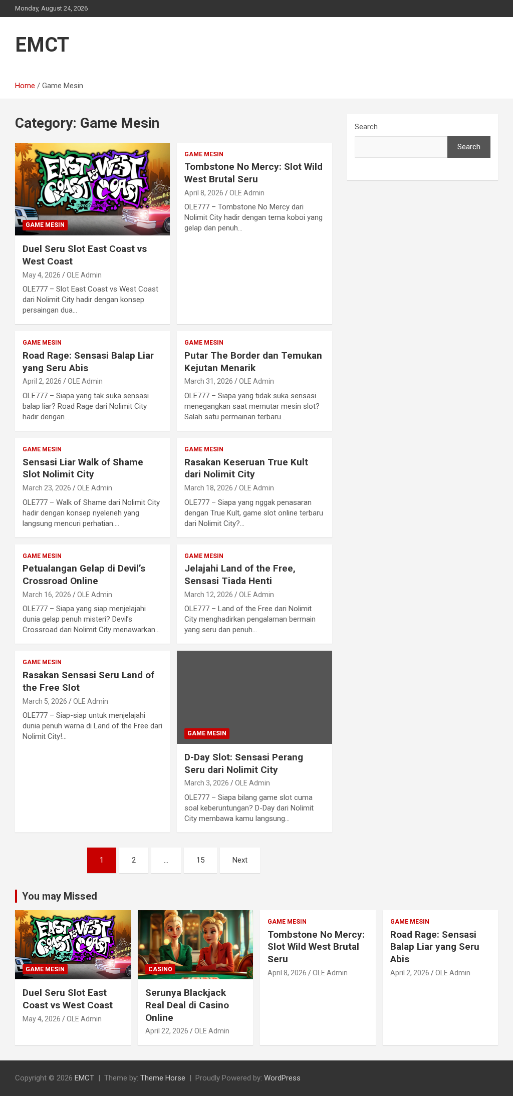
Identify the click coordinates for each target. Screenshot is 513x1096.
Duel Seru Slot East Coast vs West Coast (68, 999)
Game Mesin (45, 224)
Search (366, 126)
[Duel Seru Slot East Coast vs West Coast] (92, 189)
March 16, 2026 (47, 595)
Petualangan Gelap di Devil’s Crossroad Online (84, 575)
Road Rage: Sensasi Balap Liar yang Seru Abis (434, 947)
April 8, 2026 (203, 193)
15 (200, 860)
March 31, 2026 (208, 381)
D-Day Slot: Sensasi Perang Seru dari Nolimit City (243, 763)
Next (239, 860)
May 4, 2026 (42, 275)
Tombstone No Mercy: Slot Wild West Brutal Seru (253, 173)
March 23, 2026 (47, 488)
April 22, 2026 (166, 1031)
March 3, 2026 (206, 783)
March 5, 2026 (45, 701)
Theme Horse (162, 1077)
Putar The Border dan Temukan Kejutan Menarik (253, 362)
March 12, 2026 (208, 595)
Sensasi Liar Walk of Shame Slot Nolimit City (83, 468)
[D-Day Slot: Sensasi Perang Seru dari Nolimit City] (254, 697)
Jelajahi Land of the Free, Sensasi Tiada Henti (240, 575)
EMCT (42, 45)
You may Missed (59, 896)
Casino (160, 969)
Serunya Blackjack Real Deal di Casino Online (187, 1005)
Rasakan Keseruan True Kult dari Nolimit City (246, 468)
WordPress (282, 1077)
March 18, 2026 (208, 488)
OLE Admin (84, 275)
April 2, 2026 (42, 381)
